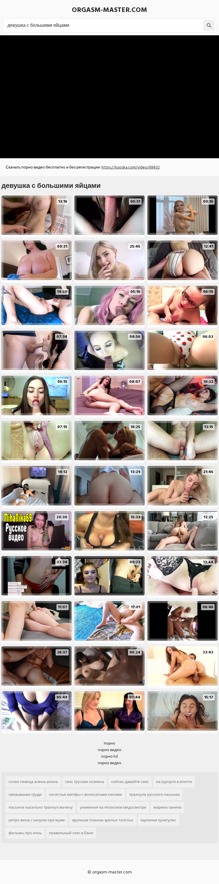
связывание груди (25, 794)
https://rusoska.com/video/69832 (131, 167)
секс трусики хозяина (84, 781)
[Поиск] (209, 25)
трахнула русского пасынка (154, 794)
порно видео (109, 750)
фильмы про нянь (25, 833)
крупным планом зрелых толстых (102, 820)
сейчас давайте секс (130, 781)
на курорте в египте (174, 781)
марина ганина (167, 807)
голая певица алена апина (33, 781)
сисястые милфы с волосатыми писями (85, 794)
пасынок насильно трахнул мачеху (41, 807)
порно (109, 743)
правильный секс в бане (71, 833)
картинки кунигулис (158, 820)
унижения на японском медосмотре (113, 807)
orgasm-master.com (109, 9)
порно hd (109, 756)
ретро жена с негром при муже (37, 820)
